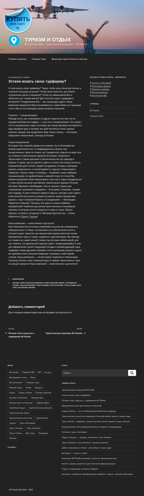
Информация (18, 279)
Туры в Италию (56, 285)
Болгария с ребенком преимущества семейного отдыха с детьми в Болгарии (97, 474)
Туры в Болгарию (27, 285)
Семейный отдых (17, 407)
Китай (28, 387)
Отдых (12, 392)
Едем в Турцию (29, 216)
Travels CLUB (28, 372)
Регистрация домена (101, 86)
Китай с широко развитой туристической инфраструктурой (88, 463)
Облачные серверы (100, 89)
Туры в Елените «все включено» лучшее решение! (85, 442)
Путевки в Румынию (18, 397)
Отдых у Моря (25, 392)
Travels (26, 77)
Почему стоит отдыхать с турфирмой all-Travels (83, 400)
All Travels (94, 110)
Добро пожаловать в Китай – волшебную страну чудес (87, 447)
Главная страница (17, 58)
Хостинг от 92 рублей (101, 82)
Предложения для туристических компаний (82, 405)
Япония (31, 287)
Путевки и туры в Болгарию (74, 431)
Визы (33, 377)
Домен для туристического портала (69, 58)
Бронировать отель (18, 377)
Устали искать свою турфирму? (76, 395)
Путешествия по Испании (21, 402)
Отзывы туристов (43, 392)
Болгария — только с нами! (74, 453)
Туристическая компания (31, 283)
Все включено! (15, 382)
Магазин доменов (100, 92)
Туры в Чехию (70, 285)
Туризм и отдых (48, 39)
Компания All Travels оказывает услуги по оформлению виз (89, 458)
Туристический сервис (54, 283)
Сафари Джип (42, 402)
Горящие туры (32, 382)
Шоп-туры (30, 433)
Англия (15, 283)
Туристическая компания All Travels (78, 389)
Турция (15, 285)
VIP (39, 372)
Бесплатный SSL (99, 95)
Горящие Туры (39, 58)
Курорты (39, 387)
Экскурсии (22, 287)
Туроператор (71, 283)
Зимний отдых (15, 387)
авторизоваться (64, 312)
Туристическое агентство (20, 417)
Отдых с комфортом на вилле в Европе (80, 468)
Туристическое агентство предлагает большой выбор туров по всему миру (96, 416)
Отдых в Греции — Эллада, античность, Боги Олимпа (86, 437)
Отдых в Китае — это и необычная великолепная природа (89, 410)
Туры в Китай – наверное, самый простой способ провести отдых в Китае (96, 421)
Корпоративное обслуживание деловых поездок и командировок (91, 426)
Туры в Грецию (42, 285)
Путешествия (37, 397)
